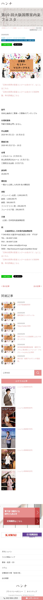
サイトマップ (32, 591)
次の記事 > (38, 286)
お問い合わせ (34, 598)
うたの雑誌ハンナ (8, 557)
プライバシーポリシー (14, 591)
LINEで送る (6, 44)
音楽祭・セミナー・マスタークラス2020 (24, 28)
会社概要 (5, 578)
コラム (4, 568)
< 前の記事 (5, 286)
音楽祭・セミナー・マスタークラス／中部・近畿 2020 (18, 40)
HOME (3, 28)
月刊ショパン (7, 552)
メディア (9, 28)
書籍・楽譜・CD (8, 562)
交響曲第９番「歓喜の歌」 (12, 573)
